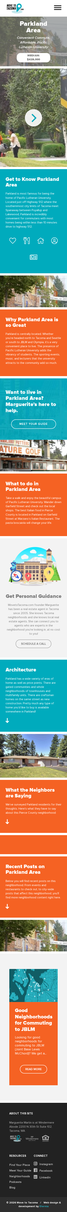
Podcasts (15, 1182)
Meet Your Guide (33, 424)
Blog (12, 1187)
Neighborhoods (19, 1176)
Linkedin (45, 1177)
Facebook (45, 1171)
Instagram (46, 1164)
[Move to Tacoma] (15, 8)
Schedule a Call (33, 643)
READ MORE (33, 1069)
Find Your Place (19, 1165)
